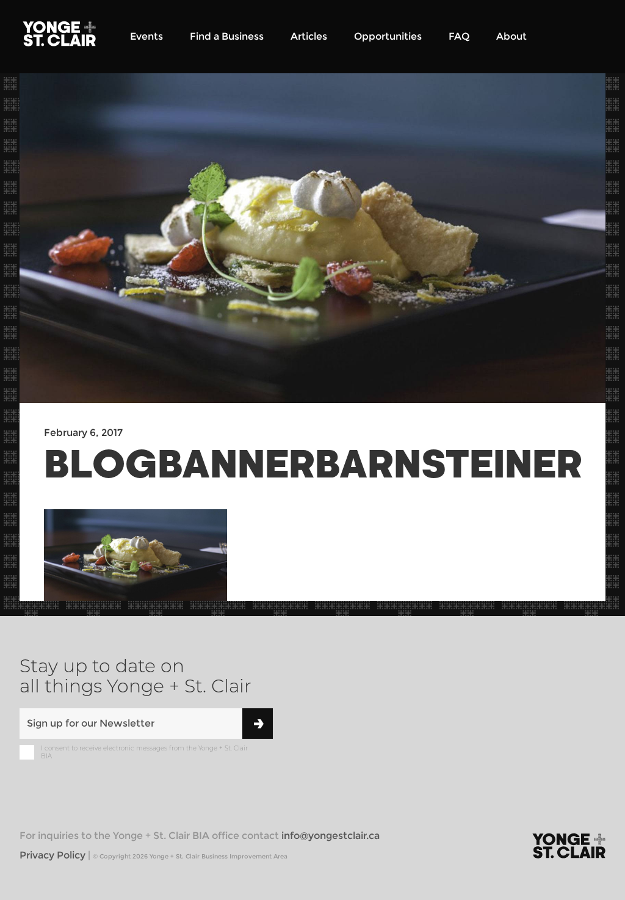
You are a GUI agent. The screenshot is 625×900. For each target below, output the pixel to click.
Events (146, 36)
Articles (309, 36)
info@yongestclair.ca (330, 835)
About (511, 36)
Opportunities (388, 36)
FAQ (459, 36)
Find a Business (227, 36)
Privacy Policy (52, 855)
